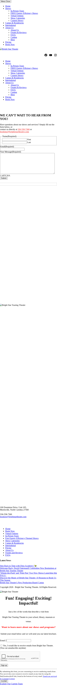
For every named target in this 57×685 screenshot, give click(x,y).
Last (29, 142)
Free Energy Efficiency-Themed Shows (22, 538)
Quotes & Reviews (19, 32)
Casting (14, 37)
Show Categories (18, 18)
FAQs (13, 35)
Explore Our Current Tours (11, 684)
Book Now (10, 44)
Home (7, 6)
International (10, 25)
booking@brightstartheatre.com (14, 132)
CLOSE (4, 681)
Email (7, 146)
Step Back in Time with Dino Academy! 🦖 (18, 566)
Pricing (8, 42)
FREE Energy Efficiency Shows (24, 13)
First (29, 139)
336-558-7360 (24, 129)
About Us (9, 28)
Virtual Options (17, 16)
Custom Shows (17, 20)
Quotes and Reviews (14, 553)
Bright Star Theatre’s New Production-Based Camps (22, 582)
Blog (13, 40)
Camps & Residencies (14, 23)
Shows (8, 8)
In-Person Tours (17, 11)
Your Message (10, 152)
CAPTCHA (5, 175)
